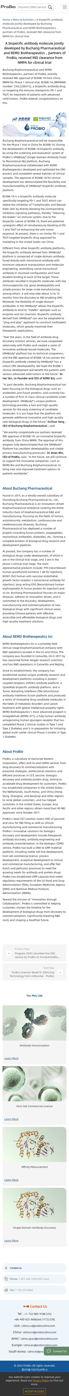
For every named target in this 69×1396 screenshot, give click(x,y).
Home (6, 19)
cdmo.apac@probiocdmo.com (39, 1339)
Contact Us (38, 1306)
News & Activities (23, 19)
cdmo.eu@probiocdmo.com (40, 1345)
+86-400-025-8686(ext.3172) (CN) (34, 1319)
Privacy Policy (41, 1380)
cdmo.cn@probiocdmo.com (39, 1332)
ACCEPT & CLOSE (34, 1391)
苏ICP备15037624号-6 (34, 1369)
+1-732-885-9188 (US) (37, 1314)
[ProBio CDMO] (8, 6)
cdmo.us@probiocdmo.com (38, 1326)
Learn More (11, 1058)
